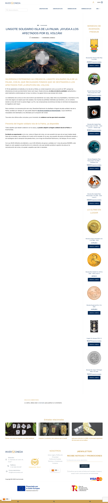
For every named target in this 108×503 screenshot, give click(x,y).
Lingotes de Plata (58, 8)
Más (97, 8)
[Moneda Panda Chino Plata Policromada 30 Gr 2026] (94, 79)
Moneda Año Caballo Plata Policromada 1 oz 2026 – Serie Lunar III (94, 195)
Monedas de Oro (72, 8)
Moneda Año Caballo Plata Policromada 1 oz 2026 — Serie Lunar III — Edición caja (94, 126)
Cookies (98, 471)
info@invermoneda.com (16, 472)
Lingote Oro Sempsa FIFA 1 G (94, 338)
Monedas (52, 37)
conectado (41, 403)
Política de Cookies (55, 459)
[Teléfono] (54, 501)
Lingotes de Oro (43, 8)
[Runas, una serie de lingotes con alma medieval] (20, 429)
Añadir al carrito (94, 65)
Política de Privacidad (89, 471)
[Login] (93, 2)
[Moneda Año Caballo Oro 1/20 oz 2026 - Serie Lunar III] (94, 260)
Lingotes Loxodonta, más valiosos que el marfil (53, 438)
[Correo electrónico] (90, 501)
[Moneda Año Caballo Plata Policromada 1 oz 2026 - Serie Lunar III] (94, 182)
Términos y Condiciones (55, 461)
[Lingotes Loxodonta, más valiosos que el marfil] (54, 429)
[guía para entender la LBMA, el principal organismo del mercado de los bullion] (87, 429)
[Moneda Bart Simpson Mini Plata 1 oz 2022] (94, 46)
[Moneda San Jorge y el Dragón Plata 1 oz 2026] (94, 358)
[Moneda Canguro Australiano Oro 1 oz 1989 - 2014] (94, 226)
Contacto (55, 463)
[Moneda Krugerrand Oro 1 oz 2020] (94, 293)
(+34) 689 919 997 (16, 467)
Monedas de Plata (86, 8)
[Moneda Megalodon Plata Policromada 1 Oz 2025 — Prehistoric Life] (94, 147)
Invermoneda (46, 37)
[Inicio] (38, 25)
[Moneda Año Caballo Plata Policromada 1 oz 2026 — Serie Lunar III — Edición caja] (94, 112)
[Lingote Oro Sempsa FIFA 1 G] (94, 326)
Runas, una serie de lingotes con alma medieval (19, 438)
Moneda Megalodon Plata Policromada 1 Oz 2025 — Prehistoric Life (94, 160)
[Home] (18, 501)
